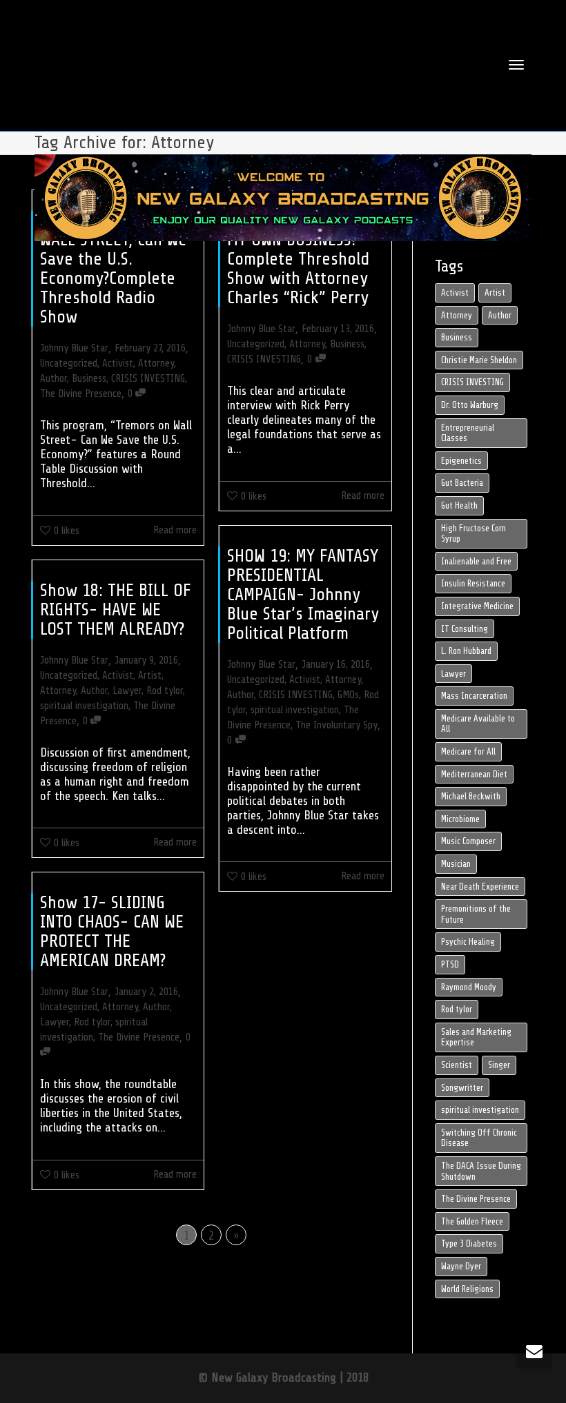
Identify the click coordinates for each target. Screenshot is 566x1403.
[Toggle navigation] (516, 64)
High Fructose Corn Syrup (473, 533)
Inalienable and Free (476, 561)
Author (53, 378)
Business (89, 378)
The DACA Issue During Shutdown (481, 1171)
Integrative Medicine (477, 606)
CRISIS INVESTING (148, 378)
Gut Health (459, 505)
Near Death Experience (480, 886)
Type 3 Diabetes (469, 1243)
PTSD (450, 964)
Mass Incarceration (474, 695)
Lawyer (127, 690)
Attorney (156, 363)
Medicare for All (468, 751)
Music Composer (468, 841)
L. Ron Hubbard (466, 651)
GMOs (348, 694)
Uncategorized (68, 363)
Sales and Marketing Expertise (476, 1037)
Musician (456, 864)
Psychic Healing (468, 941)
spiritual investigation (295, 710)
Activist (117, 363)
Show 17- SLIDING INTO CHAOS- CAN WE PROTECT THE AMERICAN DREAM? (112, 931)
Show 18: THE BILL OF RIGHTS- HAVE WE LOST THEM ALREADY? (115, 609)
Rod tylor (164, 690)
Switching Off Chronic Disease (479, 1138)
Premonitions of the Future (476, 914)
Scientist (456, 1065)
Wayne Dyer (461, 1266)
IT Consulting (464, 629)
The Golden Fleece (472, 1221)
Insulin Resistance (473, 583)
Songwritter (462, 1088)
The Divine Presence (80, 393)
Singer (499, 1065)
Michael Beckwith (470, 796)
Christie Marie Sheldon (479, 360)
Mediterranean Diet (474, 774)
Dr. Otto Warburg (469, 405)
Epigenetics (461, 460)
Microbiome (460, 819)
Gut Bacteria (462, 483)
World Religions (467, 1289)
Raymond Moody (468, 987)
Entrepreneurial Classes (467, 433)
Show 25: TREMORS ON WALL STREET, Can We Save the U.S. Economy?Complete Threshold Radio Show (117, 268)
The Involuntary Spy (336, 725)
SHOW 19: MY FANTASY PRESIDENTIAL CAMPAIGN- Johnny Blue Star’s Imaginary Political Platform (303, 594)
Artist (150, 675)
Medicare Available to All (478, 724)
